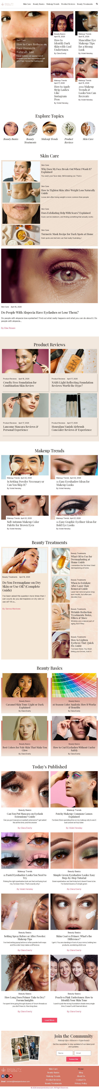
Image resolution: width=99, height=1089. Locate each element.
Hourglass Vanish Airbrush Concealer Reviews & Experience (72, 428)
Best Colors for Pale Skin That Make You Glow (25, 749)
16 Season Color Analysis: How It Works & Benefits (74, 706)
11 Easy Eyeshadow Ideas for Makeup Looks (73, 483)
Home (81, 1069)
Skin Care (27, 4)
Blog (81, 1072)
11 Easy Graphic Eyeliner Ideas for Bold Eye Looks (76, 523)
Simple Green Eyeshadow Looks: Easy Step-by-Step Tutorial (74, 876)
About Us (81, 1076)
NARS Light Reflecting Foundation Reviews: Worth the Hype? (72, 384)
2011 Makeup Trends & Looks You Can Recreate (87, 91)
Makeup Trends (52, 4)
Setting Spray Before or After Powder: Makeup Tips (25, 937)
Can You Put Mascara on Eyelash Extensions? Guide (25, 815)
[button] (49, 1020)
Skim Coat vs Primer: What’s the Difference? (74, 937)
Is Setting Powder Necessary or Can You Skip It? (25, 483)
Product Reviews (68, 4)
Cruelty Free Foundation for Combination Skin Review (20, 384)
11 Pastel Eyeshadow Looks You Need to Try (25, 876)
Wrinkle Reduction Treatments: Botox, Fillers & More (81, 615)
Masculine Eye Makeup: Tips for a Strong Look (87, 44)
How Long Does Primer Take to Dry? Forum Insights (25, 999)
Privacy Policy (81, 1083)
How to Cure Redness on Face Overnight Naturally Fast (32, 48)
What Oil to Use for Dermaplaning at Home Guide (81, 559)
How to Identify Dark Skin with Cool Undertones (62, 44)
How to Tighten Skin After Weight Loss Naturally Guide (68, 192)
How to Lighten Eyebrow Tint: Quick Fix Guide (82, 642)
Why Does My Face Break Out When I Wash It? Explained (66, 170)
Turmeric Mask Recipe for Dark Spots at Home (67, 234)
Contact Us (81, 1079)
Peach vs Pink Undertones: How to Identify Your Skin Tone (74, 999)
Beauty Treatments (85, 4)
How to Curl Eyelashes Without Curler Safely (74, 749)
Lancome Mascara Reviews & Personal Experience (20, 428)
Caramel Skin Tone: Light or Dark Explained (25, 706)
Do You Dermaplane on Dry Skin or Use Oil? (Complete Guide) (21, 586)
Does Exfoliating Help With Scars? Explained (66, 212)
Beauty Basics (38, 4)
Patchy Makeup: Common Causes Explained (74, 815)
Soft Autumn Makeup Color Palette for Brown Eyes (23, 523)
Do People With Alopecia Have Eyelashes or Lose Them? (40, 312)
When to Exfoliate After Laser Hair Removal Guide (81, 585)
